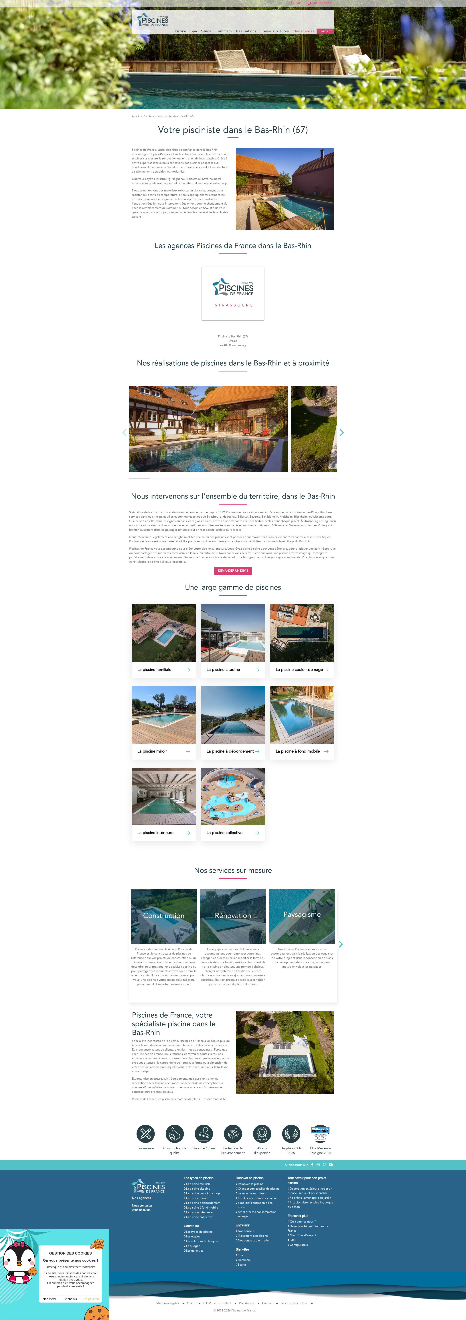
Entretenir (243, 1225)
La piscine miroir (197, 1198)
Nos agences (303, 31)
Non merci (49, 1299)
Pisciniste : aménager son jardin (310, 1198)
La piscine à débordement (203, 1203)
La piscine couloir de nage (203, 1193)
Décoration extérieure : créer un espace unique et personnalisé (310, 1191)
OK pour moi (91, 1299)
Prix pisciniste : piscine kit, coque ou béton (310, 1205)
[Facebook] (312, 1165)
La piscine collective (199, 1217)
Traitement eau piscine (253, 1236)
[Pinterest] (324, 1165)
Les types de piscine (199, 1178)
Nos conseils (246, 1231)
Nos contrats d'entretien (254, 1240)
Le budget (193, 1246)
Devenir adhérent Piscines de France (308, 1228)
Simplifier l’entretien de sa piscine (254, 1205)
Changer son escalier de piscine (259, 1188)
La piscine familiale (198, 1184)
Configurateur (299, 1245)
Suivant (339, 946)
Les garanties (194, 1250)
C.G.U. (191, 1303)
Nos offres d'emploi (303, 1235)
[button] (341, 433)
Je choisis (70, 1299)
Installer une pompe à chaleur (257, 1198)
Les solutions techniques (202, 1241)
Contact (325, 31)
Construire (191, 1226)
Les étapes (193, 1236)
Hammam (244, 1260)
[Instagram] (318, 1165)
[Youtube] (330, 1165)
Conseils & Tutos (275, 31)
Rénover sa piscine (250, 1178)
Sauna (242, 1264)
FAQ (293, 1240)
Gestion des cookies (294, 1303)
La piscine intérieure (199, 1212)
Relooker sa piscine (250, 1184)
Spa (240, 1255)
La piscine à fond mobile (202, 1207)
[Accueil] (153, 19)
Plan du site (246, 1303)
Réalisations (246, 31)
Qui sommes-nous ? (303, 1221)
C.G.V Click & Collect (217, 1303)
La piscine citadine (198, 1188)
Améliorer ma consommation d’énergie (256, 1214)
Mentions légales (167, 1303)
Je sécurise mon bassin (253, 1193)
